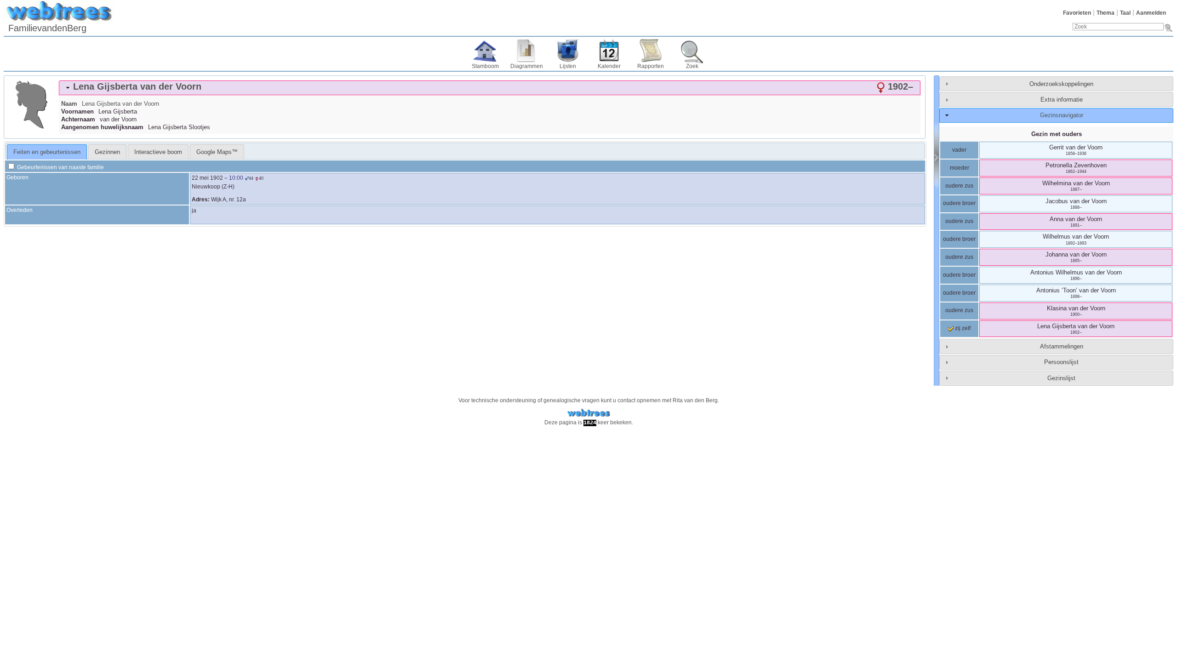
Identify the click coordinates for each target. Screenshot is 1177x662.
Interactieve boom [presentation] (158, 151)
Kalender (609, 66)
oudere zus (959, 186)
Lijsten (568, 66)
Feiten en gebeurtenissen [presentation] (46, 151)
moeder (959, 168)
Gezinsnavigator (1061, 115)
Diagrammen (526, 66)
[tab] (489, 87)
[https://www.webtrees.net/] (588, 413)
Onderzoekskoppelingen (1061, 83)
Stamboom (485, 66)
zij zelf (962, 328)
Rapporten (650, 66)
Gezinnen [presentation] (107, 151)
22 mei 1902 (207, 178)
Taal (1125, 13)
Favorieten (1077, 13)
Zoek (692, 66)
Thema (1105, 13)
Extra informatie (1061, 99)
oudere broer (959, 203)
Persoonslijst (1061, 362)
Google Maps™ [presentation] (217, 151)
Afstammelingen (1061, 346)
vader (959, 150)
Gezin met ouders (1056, 134)
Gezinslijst (1061, 378)
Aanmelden (1151, 13)
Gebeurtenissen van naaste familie (60, 167)
